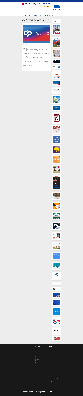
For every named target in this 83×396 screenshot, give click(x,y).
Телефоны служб (51, 352)
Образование (37, 364)
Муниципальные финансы (38, 351)
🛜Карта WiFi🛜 (46, 6)
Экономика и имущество (45, 13)
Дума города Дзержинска (38, 354)
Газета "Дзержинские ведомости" (26, 351)
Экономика (23, 364)
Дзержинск (24, 13)
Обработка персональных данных (39, 360)
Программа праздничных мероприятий (40, 386)
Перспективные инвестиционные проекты (54, 375)
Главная (23, 17)
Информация (26, 17)
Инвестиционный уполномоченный (53, 364)
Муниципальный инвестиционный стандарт (54, 378)
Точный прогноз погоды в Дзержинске (46, 3)
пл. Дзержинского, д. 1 (56, 4)
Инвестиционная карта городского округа (54, 376)
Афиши (23, 386)
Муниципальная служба (38, 358)
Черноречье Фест (34, 15)
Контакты (23, 392)
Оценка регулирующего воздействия (40, 357)
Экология (50, 351)
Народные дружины (48, 15)
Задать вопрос (51, 381)
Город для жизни (53, 13)
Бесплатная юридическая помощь (26, 373)
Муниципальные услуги (38, 352)
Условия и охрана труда (38, 373)
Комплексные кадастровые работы (53, 353)
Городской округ (30, 13)
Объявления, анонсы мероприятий (55, 21)
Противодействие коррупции (39, 356)
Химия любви (41, 15)
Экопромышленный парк (52, 377)
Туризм (36, 375)
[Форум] (51, 391)
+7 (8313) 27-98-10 (37, 393)
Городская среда (37, 13)
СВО (53, 15)
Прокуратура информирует (38, 359)
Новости (30, 17)
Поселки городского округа (38, 355)
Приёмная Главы (56, 6)
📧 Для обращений (56, 9)
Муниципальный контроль (38, 353)
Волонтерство (37, 374)
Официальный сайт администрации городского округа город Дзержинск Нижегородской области (32, 4)
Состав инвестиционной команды (53, 379)
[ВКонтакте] (49, 391)
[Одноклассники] (50, 391)
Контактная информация (52, 380)
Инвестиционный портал (26, 15)
